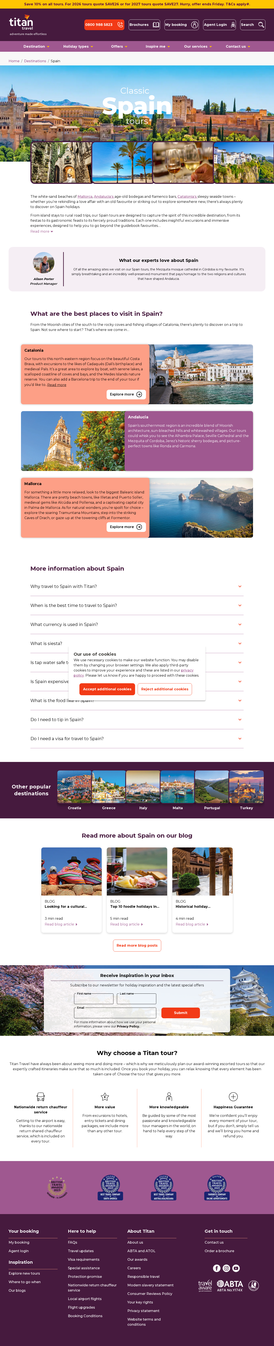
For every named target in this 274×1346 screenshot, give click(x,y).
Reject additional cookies (164, 689)
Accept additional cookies (107, 689)
